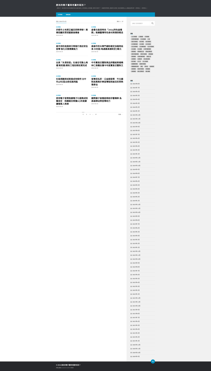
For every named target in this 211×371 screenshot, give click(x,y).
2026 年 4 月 (136, 99)
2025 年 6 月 (136, 138)
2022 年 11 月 (136, 255)
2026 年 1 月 (136, 111)
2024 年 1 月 (136, 200)
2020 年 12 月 (136, 345)
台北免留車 (148, 44)
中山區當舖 (143, 39)
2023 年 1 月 (136, 247)
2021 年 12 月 (136, 298)
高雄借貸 (152, 66)
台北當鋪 (140, 49)
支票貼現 (140, 58)
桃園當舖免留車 (135, 66)
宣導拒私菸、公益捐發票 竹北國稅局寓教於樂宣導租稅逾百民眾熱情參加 (107, 82)
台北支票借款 (135, 46)
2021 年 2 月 (136, 337)
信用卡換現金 (135, 41)
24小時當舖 (134, 36)
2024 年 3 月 (136, 193)
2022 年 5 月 (136, 278)
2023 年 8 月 (136, 220)
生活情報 (60, 14)
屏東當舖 (151, 54)
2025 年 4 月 (136, 146)
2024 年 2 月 (136, 196)
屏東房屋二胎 (141, 51)
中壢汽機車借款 (135, 39)
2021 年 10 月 (136, 306)
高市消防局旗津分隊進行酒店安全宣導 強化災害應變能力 (72, 47)
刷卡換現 (142, 41)
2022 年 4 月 (136, 282)
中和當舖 (147, 36)
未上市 (139, 61)
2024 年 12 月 (136, 158)
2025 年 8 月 (136, 130)
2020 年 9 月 (136, 356)
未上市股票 (145, 61)
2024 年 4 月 (136, 189)
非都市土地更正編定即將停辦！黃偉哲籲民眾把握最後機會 (72, 31)
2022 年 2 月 (136, 290)
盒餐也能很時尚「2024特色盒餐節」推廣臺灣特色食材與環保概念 (107, 31)
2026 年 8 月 (136, 83)
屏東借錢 (134, 51)
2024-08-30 (59, 35)
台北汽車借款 (151, 46)
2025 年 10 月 (136, 123)
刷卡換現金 (148, 41)
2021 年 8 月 (136, 313)
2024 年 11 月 (136, 161)
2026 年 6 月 (136, 91)
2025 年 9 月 (136, 126)
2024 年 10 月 (136, 165)
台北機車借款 (143, 46)
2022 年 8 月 (136, 267)
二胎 (149, 39)
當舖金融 (68, 14)
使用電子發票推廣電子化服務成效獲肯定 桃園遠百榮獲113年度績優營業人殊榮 (72, 101)
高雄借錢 (134, 68)
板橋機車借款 (135, 63)
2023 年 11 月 (136, 208)
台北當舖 (134, 49)
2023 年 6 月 (136, 228)
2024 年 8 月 (136, 173)
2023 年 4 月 (136, 235)
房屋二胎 (149, 56)
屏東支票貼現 (149, 51)
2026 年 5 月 (136, 95)
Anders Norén (66, 367)
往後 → (120, 114)
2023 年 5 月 (136, 232)
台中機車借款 (135, 44)
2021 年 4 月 (136, 329)
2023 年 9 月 (136, 216)
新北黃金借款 (147, 58)
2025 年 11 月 (136, 119)
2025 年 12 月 (136, 115)
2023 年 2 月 (136, 243)
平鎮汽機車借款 (141, 56)
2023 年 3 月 (136, 239)
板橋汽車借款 (143, 63)
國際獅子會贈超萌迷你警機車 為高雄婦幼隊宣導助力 (106, 99)
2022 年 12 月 (136, 251)
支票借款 (134, 58)
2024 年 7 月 (136, 177)
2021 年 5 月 (136, 325)
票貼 (142, 66)
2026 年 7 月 (136, 87)
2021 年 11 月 (136, 302)
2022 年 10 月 (136, 259)
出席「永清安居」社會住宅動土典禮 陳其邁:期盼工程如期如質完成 (72, 64)
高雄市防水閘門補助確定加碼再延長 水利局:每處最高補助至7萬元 (107, 47)
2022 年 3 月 (136, 286)
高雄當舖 (148, 68)
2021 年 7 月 (136, 317)
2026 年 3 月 (136, 103)
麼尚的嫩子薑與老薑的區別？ (71, 5)
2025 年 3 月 (136, 150)
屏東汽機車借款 (135, 54)
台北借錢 (142, 44)
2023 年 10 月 (136, 212)
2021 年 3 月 (136, 333)
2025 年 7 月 (136, 134)
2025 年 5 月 (136, 142)
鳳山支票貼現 (141, 71)
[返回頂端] (153, 361)
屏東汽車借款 (144, 54)
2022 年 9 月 (136, 263)
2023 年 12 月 (136, 204)
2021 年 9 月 (136, 309)
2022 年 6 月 (136, 274)
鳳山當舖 (148, 71)
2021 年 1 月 (136, 341)
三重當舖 (141, 36)
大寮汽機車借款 (147, 49)
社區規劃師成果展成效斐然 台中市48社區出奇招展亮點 (71, 80)
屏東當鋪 (134, 56)
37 (96, 114)
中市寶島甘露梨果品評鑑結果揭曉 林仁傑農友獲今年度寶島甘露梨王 (107, 64)
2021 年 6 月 (136, 321)
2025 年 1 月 (136, 154)
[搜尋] (152, 23)
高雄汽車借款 (141, 68)
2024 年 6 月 (136, 181)
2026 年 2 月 (136, 107)
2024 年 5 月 (136, 185)
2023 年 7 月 (136, 224)
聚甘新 (146, 66)
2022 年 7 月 (136, 270)
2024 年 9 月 (136, 169)
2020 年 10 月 (136, 352)
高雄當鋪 (134, 71)
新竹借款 (134, 61)
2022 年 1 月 (136, 294)
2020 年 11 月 (136, 348)
